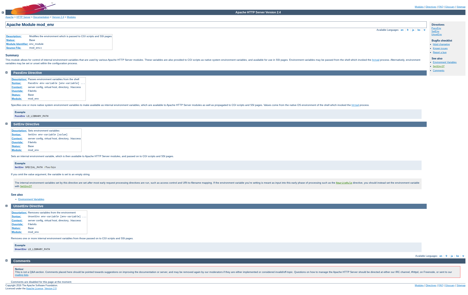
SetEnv (435, 31)
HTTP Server (23, 17)
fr (407, 30)
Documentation (41, 17)
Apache (9, 17)
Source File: (13, 47)
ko (419, 30)
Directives (431, 6)
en (402, 30)
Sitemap (461, 6)
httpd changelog (441, 44)
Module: (17, 98)
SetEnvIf (439, 66)
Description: (14, 36)
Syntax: (16, 83)
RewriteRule (344, 182)
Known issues (440, 48)
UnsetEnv (436, 34)
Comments (438, 70)
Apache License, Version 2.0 (41, 288)
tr (424, 30)
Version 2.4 (58, 17)
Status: (10, 40)
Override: (17, 90)
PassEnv (436, 28)
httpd (375, 60)
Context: (17, 87)
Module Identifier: (17, 43)
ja (413, 30)
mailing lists (21, 274)
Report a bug (439, 52)
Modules (419, 6)
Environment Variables (445, 62)
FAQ (440, 6)
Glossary (450, 6)
